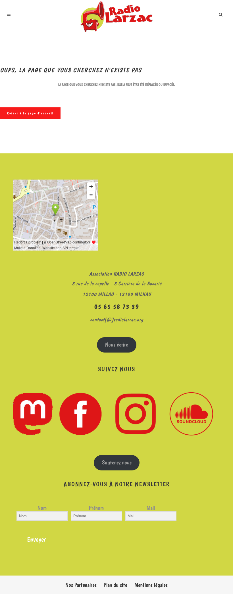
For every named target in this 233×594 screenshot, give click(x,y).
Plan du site (115, 585)
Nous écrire (116, 344)
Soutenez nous (117, 462)
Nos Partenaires (81, 585)
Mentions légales (151, 585)
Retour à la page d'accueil (30, 113)
